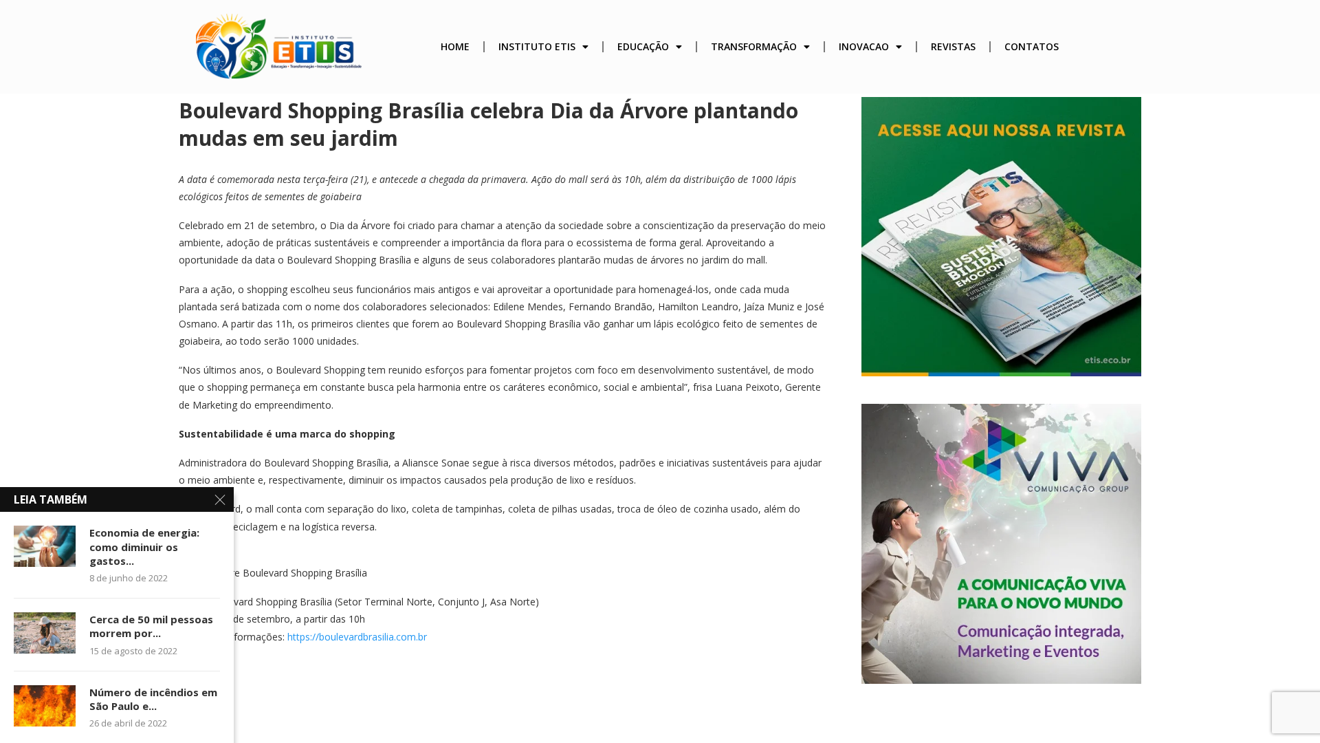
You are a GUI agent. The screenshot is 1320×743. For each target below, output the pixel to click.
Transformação (754, 46)
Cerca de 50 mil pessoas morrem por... (151, 626)
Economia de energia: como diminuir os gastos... (144, 547)
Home (455, 46)
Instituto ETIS (536, 46)
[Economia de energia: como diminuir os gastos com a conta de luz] (45, 546)
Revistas (953, 46)
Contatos (1031, 46)
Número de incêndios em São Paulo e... (153, 699)
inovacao (864, 46)
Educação (643, 46)
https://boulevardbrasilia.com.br (357, 636)
